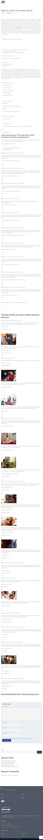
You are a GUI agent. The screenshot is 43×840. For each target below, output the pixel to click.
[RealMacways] (20, 839)
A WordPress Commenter (6, 775)
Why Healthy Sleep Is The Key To (8, 765)
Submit (3, 801)
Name (2, 794)
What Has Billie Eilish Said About (8, 763)
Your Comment (5, 706)
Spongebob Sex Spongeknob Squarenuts (9, 766)
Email (2, 797)
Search (2, 749)
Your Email (4, 727)
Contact (23, 835)
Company (23, 794)
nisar (3, 12)
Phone (23, 797)
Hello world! (15, 775)
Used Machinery (4, 835)
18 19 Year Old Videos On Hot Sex (8, 762)
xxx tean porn (18, 27)
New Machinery (24, 833)
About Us (2, 833)
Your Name (4, 722)
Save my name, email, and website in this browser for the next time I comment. (18, 738)
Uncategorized (9, 12)
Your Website (4, 733)
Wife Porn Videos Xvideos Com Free (8, 760)
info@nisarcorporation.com (9, 825)
